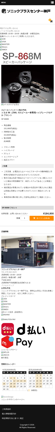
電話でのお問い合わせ (9, 28)
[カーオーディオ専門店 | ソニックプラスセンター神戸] (27, 12)
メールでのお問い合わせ (10, 31)
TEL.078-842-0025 (9, 272)
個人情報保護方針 (9, 414)
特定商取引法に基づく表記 (12, 418)
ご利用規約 (6, 409)
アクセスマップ (7, 285)
